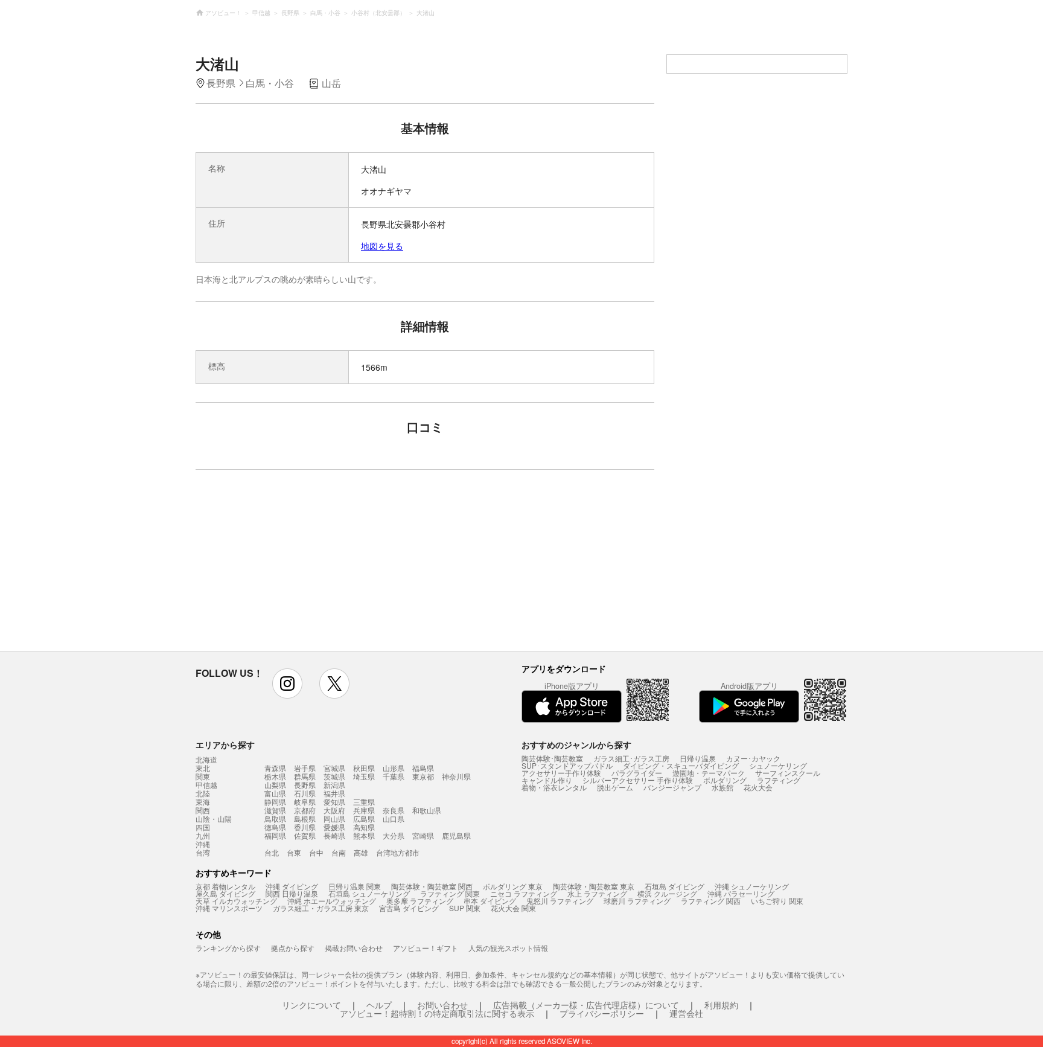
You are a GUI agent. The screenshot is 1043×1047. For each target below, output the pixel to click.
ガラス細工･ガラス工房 (631, 758)
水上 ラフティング (597, 893)
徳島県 (275, 827)
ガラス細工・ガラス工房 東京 (321, 908)
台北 (271, 852)
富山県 (275, 793)
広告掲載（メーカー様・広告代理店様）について (586, 1005)
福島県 (423, 768)
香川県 (305, 827)
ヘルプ (379, 1005)
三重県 (364, 801)
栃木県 (275, 776)
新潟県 (334, 785)
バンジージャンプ (672, 787)
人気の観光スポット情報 (508, 948)
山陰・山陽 (214, 818)
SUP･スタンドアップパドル (567, 765)
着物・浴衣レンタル (554, 787)
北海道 (206, 759)
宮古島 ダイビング (409, 908)
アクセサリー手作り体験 (561, 772)
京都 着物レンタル (225, 886)
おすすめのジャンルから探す (576, 744)
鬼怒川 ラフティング (559, 900)
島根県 (305, 818)
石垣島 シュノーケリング (369, 893)
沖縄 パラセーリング (740, 893)
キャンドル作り (547, 780)
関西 (203, 810)
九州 (203, 835)
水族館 (722, 787)
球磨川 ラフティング (637, 900)
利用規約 (721, 1005)
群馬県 (305, 776)
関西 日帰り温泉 (292, 893)
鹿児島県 (456, 835)
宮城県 (334, 768)
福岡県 (275, 835)
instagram (287, 683)
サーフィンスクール (787, 772)
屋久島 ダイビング (225, 893)
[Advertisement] (320, 566)
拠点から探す (292, 948)
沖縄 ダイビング (292, 886)
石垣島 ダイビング (674, 886)
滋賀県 (275, 810)
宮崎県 (423, 835)
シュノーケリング (778, 765)
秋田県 (364, 768)
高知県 (364, 827)
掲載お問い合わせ (354, 948)
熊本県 (364, 835)
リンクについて (311, 1005)
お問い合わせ (442, 1005)
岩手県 (305, 768)
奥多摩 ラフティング (419, 900)
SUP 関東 (464, 908)
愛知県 (334, 801)
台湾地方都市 (397, 852)
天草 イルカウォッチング (236, 900)
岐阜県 (305, 801)
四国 (203, 827)
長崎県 (334, 835)
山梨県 (275, 785)
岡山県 (334, 818)
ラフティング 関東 (450, 893)
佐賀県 (305, 835)
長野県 (305, 785)
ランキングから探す (228, 948)
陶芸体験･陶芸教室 (552, 758)
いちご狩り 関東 (777, 900)
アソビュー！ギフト (425, 948)
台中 (316, 852)
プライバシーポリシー (602, 1013)
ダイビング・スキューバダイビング (681, 765)
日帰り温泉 (698, 758)
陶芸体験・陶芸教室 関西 (432, 886)
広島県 (364, 818)
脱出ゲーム (615, 787)
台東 (294, 852)
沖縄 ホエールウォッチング (331, 900)
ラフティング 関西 (711, 900)
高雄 (361, 852)
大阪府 (334, 810)
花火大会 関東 (513, 908)
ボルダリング (725, 780)
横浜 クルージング (667, 893)
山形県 (393, 768)
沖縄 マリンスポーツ (229, 908)
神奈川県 (456, 776)
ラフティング (778, 780)
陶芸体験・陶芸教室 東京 (593, 886)
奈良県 (393, 810)
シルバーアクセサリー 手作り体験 (637, 780)
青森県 (275, 768)
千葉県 (393, 776)
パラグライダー (636, 772)
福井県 (334, 793)
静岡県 (275, 801)
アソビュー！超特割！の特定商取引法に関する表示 (437, 1013)
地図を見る (382, 246)
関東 (203, 776)
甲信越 (206, 785)
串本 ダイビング (490, 900)
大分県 (393, 835)
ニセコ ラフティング (523, 893)
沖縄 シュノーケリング (752, 886)
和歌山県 (426, 810)
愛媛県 (334, 827)
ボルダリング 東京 (513, 886)
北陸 (203, 793)
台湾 (203, 852)
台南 (338, 852)
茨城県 (334, 776)
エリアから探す (225, 744)
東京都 (423, 776)
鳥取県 (275, 818)
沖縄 (203, 844)
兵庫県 (364, 810)
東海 (203, 801)
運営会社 (686, 1013)
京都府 (305, 810)
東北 (203, 768)
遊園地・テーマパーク (708, 772)
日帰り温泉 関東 (354, 886)
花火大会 (758, 787)
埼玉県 (364, 776)
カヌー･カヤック (753, 758)
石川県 (305, 793)
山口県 (393, 818)
